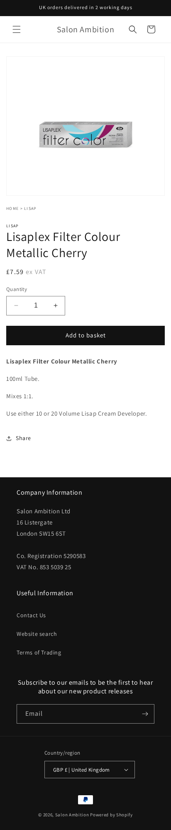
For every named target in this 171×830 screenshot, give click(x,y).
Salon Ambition (72, 815)
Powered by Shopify (111, 815)
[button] (16, 29)
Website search (37, 634)
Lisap (30, 208)
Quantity (16, 289)
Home (12, 208)
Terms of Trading (39, 652)
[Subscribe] (145, 714)
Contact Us (31, 615)
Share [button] (23, 438)
